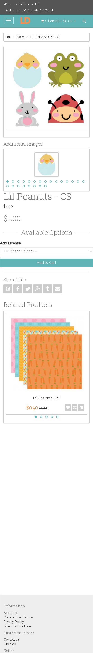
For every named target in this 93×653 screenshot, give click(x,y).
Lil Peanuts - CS (46, 37)
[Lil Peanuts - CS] (46, 92)
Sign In (9, 10)
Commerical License (19, 617)
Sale (20, 37)
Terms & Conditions (18, 626)
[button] (58, 21)
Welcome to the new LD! (22, 4)
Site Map (10, 644)
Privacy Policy (14, 622)
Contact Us (12, 639)
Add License (10, 243)
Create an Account (38, 10)
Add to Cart (46, 262)
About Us (10, 613)
